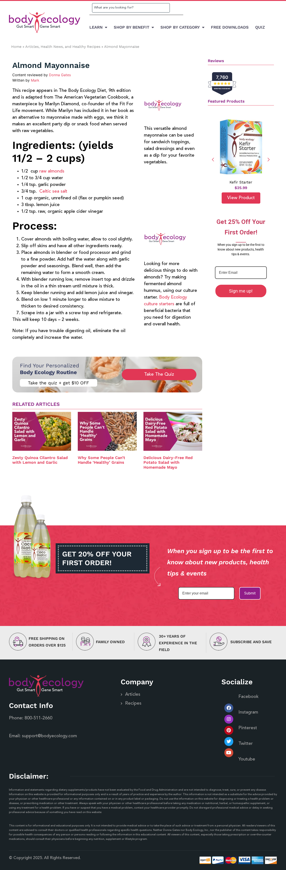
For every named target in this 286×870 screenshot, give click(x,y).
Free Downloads (230, 27)
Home (16, 46)
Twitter (245, 744)
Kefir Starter (240, 182)
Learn (96, 27)
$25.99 (241, 187)
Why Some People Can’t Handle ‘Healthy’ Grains (101, 460)
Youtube (246, 759)
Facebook (248, 697)
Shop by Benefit (131, 27)
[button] (269, 159)
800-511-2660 (38, 718)
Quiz (260, 27)
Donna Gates (60, 75)
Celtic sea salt (53, 191)
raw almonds (51, 171)
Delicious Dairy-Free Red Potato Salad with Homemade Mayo (168, 462)
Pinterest (247, 728)
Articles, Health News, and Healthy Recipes (62, 46)
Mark (35, 80)
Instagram (248, 712)
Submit (250, 593)
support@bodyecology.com (49, 736)
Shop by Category (180, 27)
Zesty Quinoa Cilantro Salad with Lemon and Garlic (40, 460)
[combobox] (131, 8)
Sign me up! (240, 291)
